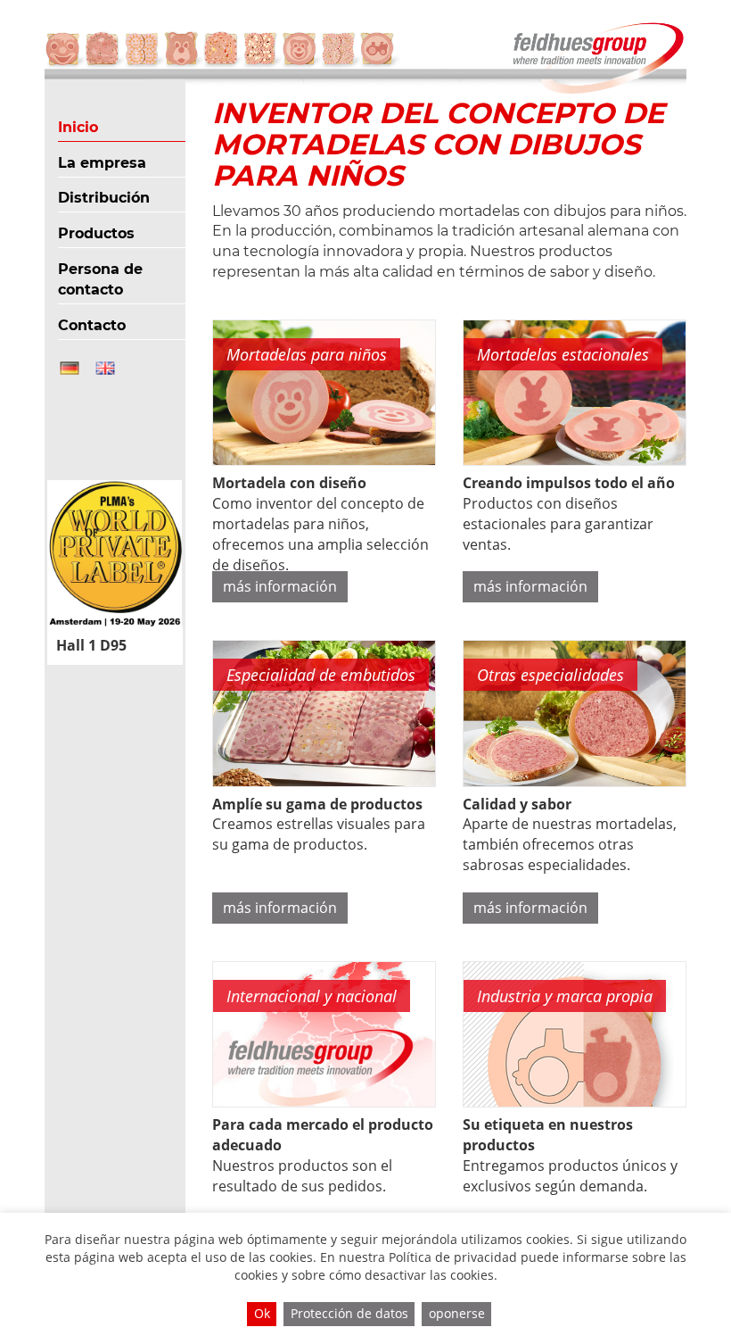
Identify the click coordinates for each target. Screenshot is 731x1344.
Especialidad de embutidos (320, 674)
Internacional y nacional (311, 996)
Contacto (92, 325)
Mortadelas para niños (306, 354)
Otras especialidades (550, 674)
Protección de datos (349, 1313)
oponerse (457, 1313)
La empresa (102, 162)
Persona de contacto (100, 279)
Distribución (104, 197)
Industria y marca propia (565, 996)
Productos (96, 233)
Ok (262, 1313)
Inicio (78, 127)
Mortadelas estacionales (563, 354)
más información (280, 586)
